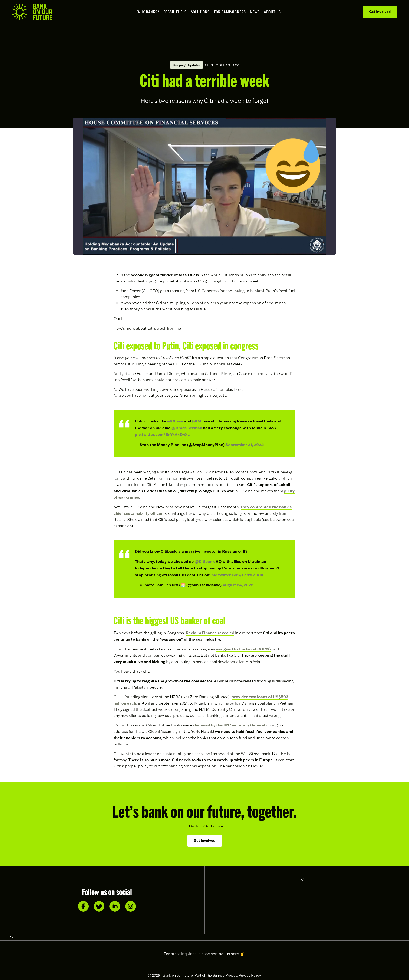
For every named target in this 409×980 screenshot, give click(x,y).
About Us (272, 11)
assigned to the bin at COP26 (243, 648)
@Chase (175, 421)
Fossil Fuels (175, 11)
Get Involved (380, 11)
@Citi (197, 421)
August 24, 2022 (237, 584)
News (255, 11)
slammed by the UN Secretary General (229, 725)
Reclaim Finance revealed (210, 632)
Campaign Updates (186, 65)
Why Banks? (148, 11)
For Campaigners (230, 11)
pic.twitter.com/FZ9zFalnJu (237, 574)
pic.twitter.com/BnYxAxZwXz (162, 434)
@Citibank (205, 561)
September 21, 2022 (244, 444)
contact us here (225, 953)
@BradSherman (186, 427)
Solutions (200, 11)
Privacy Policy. (250, 975)
